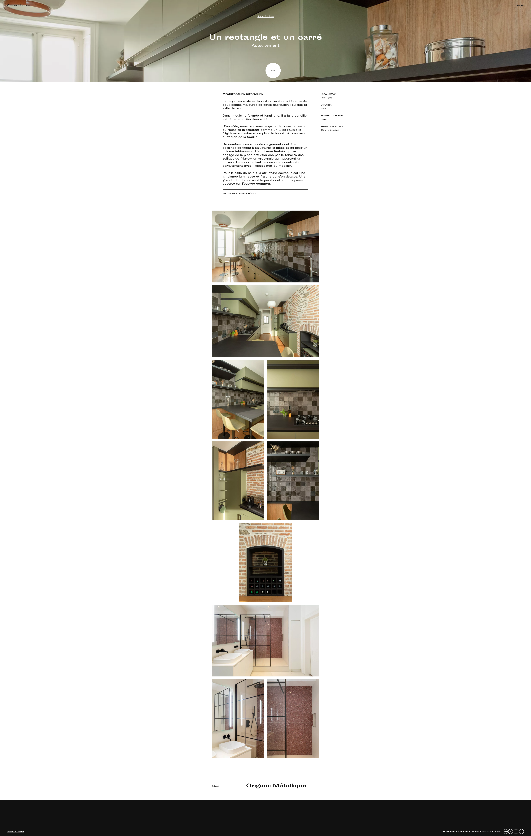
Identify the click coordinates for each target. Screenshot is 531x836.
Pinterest (475, 831)
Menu (520, 5)
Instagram (486, 831)
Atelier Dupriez (18, 5)
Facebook (464, 831)
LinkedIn (497, 831)
